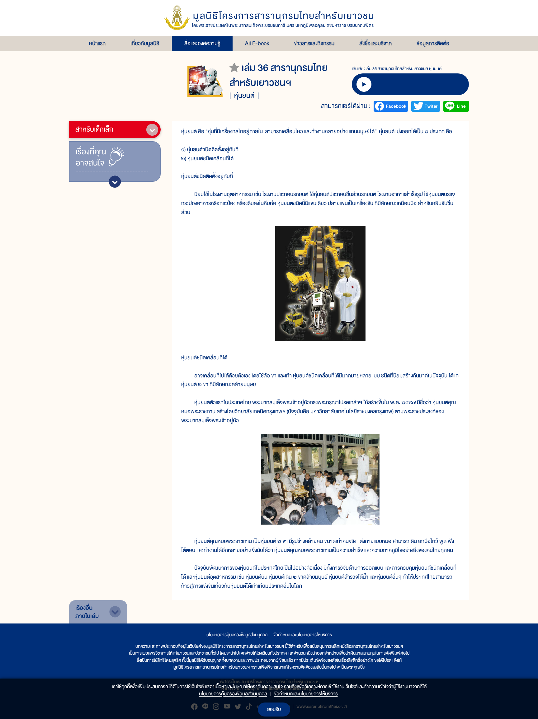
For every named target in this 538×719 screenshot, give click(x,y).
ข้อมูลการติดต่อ (433, 43)
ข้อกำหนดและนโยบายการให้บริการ (302, 634)
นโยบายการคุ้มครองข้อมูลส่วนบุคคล (236, 634)
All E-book (257, 43)
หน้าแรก (97, 43)
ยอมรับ (274, 709)
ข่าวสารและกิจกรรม (314, 43)
